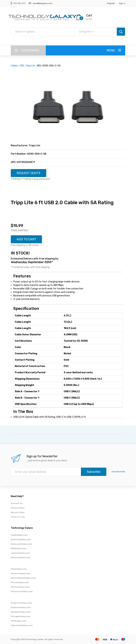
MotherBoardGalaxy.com (23, 578)
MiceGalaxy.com (19, 569)
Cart (89, 15)
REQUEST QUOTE (28, 173)
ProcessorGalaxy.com (22, 591)
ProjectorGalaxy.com (21, 603)
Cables (14, 65)
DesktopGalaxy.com (21, 539)
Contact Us (17, 503)
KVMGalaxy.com (18, 548)
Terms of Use (18, 517)
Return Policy (18, 512)
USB (21, 65)
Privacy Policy (18, 508)
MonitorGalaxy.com (20, 573)
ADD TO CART (26, 239)
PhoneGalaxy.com (20, 582)
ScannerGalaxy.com (21, 607)
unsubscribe (118, 472)
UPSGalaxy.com (18, 621)
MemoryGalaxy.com (20, 557)
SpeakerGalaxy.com (21, 612)
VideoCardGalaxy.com (22, 625)
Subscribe (94, 472)
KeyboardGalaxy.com (21, 544)
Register (111, 3)
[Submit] (121, 32)
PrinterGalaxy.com (20, 587)
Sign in (122, 3)
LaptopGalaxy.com (20, 553)
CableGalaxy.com (19, 535)
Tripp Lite (30, 65)
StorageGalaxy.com (20, 616)
